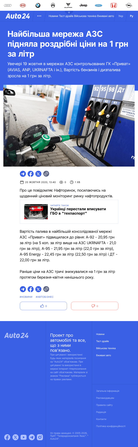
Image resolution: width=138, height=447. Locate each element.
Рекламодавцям (105, 398)
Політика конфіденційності (111, 426)
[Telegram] (32, 437)
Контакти (101, 419)
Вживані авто (105, 16)
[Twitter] (15, 437)
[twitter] (38, 174)
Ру (131, 16)
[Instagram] (40, 437)
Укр (120, 16)
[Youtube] (24, 437)
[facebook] (31, 174)
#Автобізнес (45, 297)
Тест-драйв (66, 16)
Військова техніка (85, 16)
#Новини (26, 297)
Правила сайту (104, 405)
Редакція (101, 412)
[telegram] (23, 174)
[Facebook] (7, 437)
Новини (53, 16)
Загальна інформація (107, 391)
